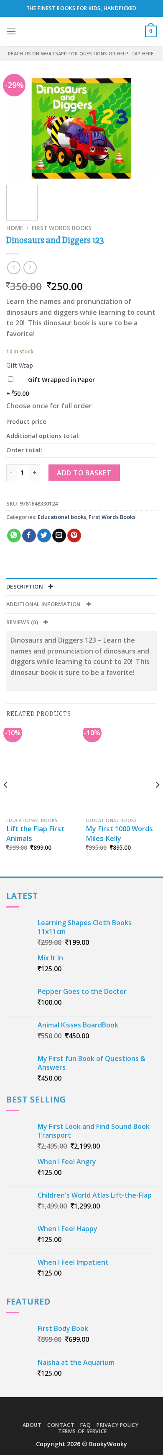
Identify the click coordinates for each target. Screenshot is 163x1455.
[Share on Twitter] (44, 536)
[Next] (143, 128)
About (32, 1425)
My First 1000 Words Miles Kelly (119, 833)
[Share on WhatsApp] (14, 536)
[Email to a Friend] (59, 536)
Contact (60, 1425)
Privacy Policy (118, 1425)
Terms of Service (82, 1431)
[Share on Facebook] (29, 536)
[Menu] (11, 31)
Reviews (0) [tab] (22, 622)
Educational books (62, 517)
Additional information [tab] (44, 604)
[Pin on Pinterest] (74, 536)
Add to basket (84, 472)
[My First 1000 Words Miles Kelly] (121, 770)
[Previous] (19, 128)
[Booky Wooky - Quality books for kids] (81, 31)
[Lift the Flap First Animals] (41, 770)
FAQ (85, 1425)
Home (14, 228)
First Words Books (62, 228)
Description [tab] (25, 586)
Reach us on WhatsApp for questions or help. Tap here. (81, 53)
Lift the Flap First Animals (35, 833)
